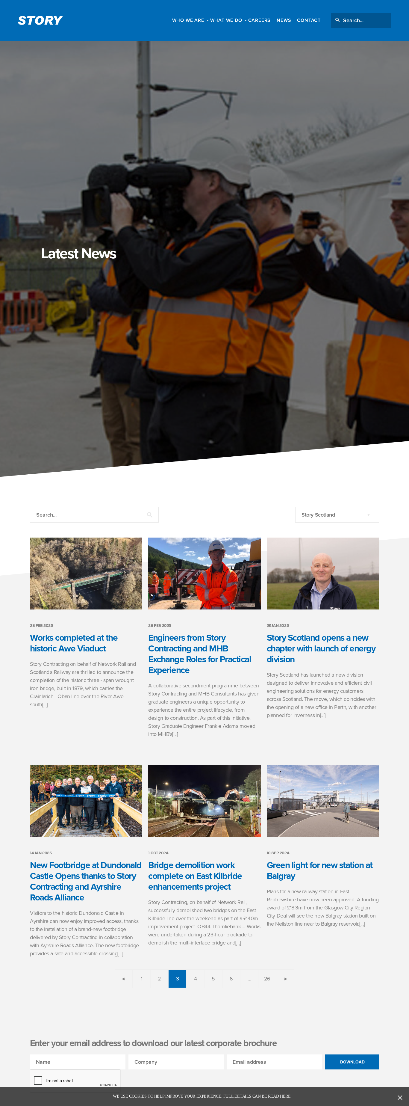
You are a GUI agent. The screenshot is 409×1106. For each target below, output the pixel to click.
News (284, 20)
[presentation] (75, 1081)
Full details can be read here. (257, 1096)
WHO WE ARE (188, 20)
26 (267, 978)
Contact (309, 20)
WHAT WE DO (226, 20)
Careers (259, 20)
